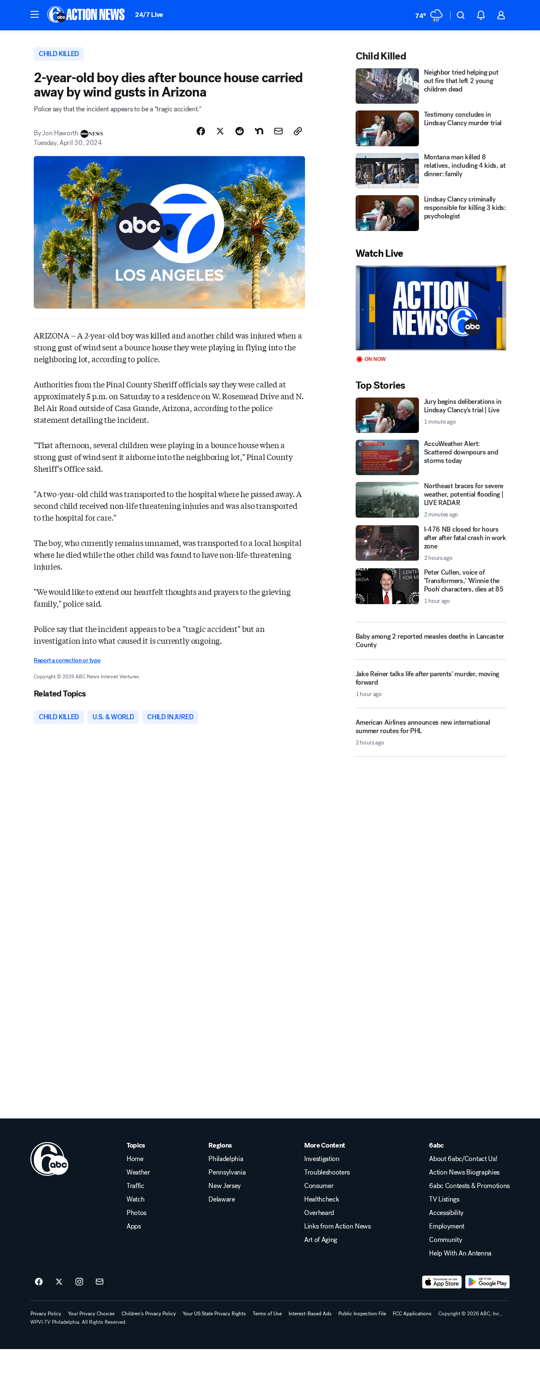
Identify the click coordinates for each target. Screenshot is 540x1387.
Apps (134, 1226)
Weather (138, 1172)
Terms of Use (267, 1313)
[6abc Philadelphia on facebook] (38, 1282)
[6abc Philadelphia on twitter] (59, 1282)
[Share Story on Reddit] (239, 131)
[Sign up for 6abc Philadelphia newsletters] (99, 1282)
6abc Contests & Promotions (469, 1186)
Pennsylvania (227, 1172)
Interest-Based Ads (310, 1313)
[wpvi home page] (49, 1159)
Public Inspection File (362, 1313)
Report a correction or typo (67, 660)
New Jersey (224, 1186)
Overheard (319, 1213)
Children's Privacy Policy (149, 1313)
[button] (34, 14)
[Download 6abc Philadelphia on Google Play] (487, 1282)
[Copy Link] (298, 131)
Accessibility (446, 1213)
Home (135, 1159)
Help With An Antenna (460, 1253)
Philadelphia (225, 1159)
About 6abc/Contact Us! (463, 1159)
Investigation (322, 1159)
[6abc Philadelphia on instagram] (79, 1282)
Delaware (221, 1199)
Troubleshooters (327, 1172)
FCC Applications (412, 1313)
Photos (136, 1213)
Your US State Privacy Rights (214, 1313)
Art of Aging (320, 1239)
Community (445, 1239)
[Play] (431, 308)
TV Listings (444, 1199)
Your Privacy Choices (91, 1313)
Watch (135, 1199)
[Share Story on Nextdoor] (259, 131)
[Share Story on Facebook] (201, 131)
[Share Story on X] (220, 131)
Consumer (318, 1186)
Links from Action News (337, 1226)
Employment (446, 1226)
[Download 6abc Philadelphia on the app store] (442, 1282)
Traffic (135, 1186)
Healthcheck (321, 1199)
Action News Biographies (464, 1172)
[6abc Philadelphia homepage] (87, 15)
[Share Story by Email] (278, 131)
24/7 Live (149, 14)
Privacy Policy (45, 1313)
